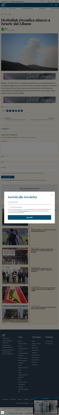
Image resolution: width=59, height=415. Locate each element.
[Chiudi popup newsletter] (51, 195)
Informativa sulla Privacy (23, 211)
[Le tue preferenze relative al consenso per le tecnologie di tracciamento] (2, 412)
